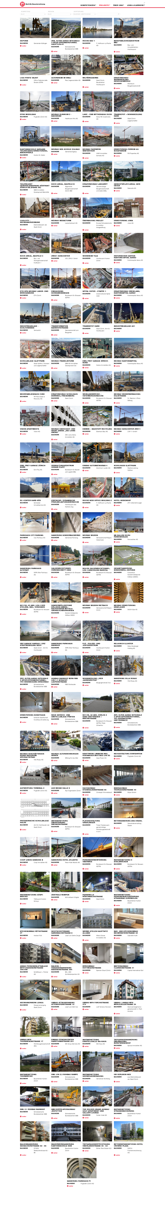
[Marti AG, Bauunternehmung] (34, 4)
